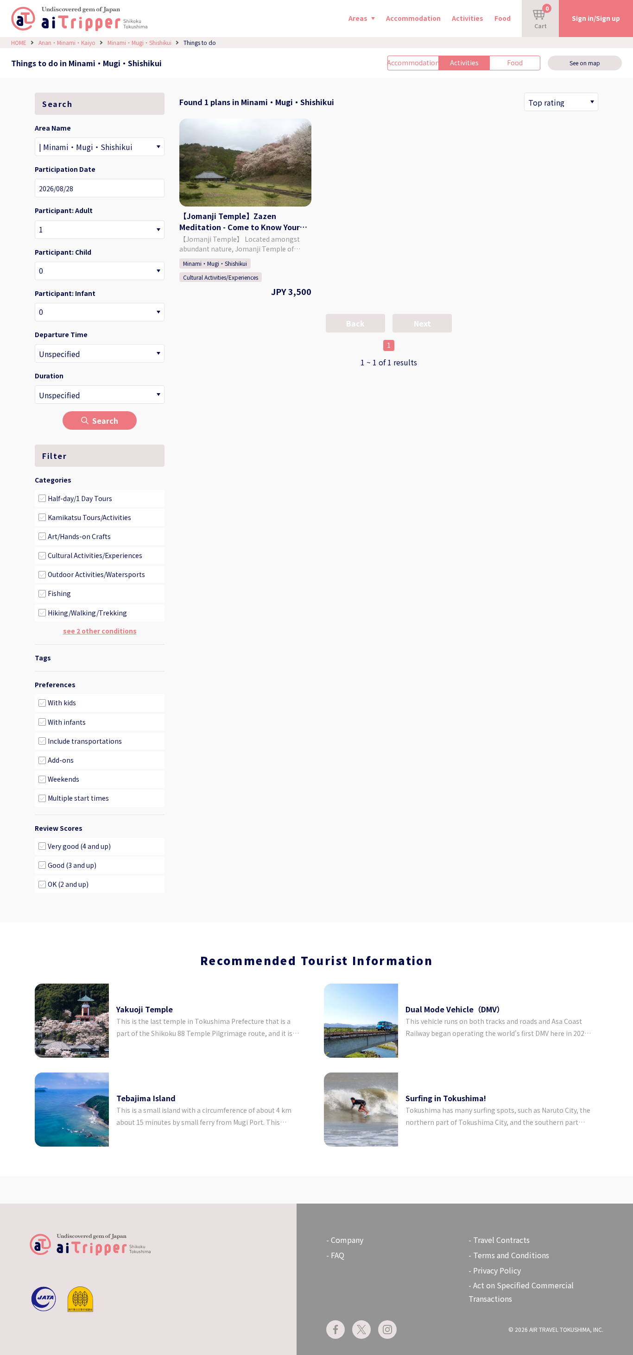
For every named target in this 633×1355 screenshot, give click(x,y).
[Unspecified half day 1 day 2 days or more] (100, 394)
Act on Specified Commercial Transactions (521, 1292)
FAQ (337, 1255)
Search (105, 420)
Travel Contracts (501, 1239)
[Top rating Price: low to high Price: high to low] (561, 102)
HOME (18, 42)
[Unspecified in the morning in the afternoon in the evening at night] (100, 353)
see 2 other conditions (100, 630)
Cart (541, 17)
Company (347, 1239)
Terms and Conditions (511, 1255)
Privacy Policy (497, 1270)
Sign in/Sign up (596, 18)
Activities (467, 18)
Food (502, 18)
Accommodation (413, 18)
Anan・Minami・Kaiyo (66, 42)
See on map (585, 63)
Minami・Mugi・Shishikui (139, 42)
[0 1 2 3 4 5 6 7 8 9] (100, 229)
